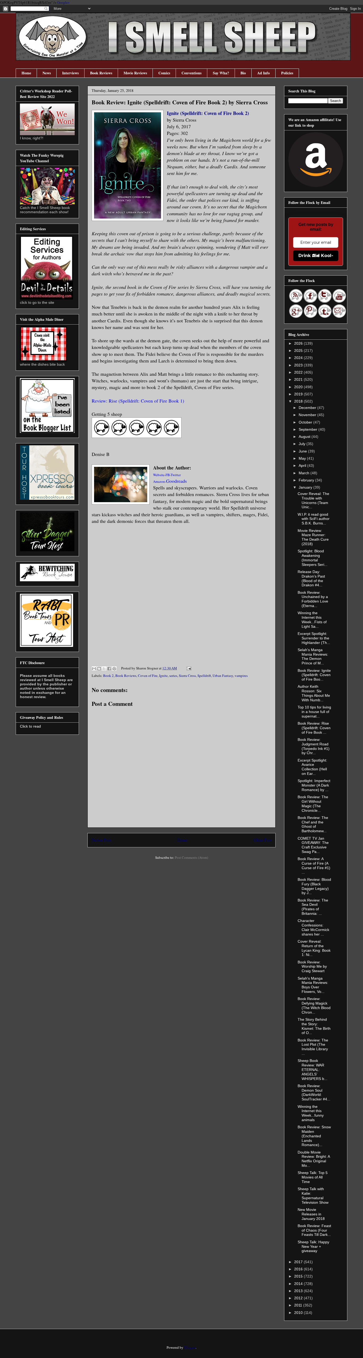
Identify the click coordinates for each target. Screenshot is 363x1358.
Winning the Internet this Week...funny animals (311, 1113)
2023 (299, 365)
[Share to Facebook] (109, 668)
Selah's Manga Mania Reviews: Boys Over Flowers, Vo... (313, 985)
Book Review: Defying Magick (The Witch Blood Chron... (314, 1005)
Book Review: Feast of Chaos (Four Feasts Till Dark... (314, 1230)
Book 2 (108, 675)
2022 (299, 372)
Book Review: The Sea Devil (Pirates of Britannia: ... (313, 907)
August (305, 436)
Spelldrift (204, 675)
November (308, 415)
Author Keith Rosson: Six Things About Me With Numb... (314, 693)
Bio (243, 73)
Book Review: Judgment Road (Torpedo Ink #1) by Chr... (314, 746)
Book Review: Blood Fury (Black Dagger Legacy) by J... (314, 886)
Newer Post (101, 840)
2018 (299, 401)
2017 (299, 1262)
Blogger (190, 1347)
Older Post (262, 840)
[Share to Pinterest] (114, 668)
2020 (299, 387)
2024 (299, 358)
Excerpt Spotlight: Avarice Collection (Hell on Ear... (312, 767)
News (47, 73)
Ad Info (263, 73)
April (303, 465)
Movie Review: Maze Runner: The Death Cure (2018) (313, 537)
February (307, 480)
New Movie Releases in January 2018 (311, 1214)
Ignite (163, 675)
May (303, 458)
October (306, 422)
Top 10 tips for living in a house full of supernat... (314, 711)
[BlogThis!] (99, 668)
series (173, 675)
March (304, 473)
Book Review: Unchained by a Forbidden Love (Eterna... (313, 599)
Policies (287, 73)
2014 (299, 1284)
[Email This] (94, 668)
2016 (299, 1269)
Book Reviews (101, 73)
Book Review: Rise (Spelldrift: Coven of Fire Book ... (314, 727)
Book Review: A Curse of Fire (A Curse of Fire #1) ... (314, 865)
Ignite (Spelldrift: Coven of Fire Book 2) (208, 113)
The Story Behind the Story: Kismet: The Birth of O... (314, 1026)
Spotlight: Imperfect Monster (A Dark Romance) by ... (314, 785)
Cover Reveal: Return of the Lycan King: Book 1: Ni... (314, 948)
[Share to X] (104, 668)
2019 (299, 394)
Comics (164, 73)
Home (26, 73)
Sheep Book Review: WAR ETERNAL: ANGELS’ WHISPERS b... (312, 1069)
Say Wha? (221, 73)
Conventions (191, 73)
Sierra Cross (187, 675)
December (308, 407)
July (302, 444)
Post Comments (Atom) (191, 857)
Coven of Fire (148, 675)
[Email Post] (188, 668)
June (303, 451)
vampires (241, 675)
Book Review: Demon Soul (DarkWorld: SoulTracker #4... (314, 1092)
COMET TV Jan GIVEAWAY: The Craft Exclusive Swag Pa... (313, 845)
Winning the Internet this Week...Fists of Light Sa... (312, 619)
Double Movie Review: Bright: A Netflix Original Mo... (314, 1159)
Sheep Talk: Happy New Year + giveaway (313, 1246)
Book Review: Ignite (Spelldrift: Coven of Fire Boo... (314, 675)
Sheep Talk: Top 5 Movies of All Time (313, 1177)
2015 (299, 1276)
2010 (299, 1312)
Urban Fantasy (223, 675)
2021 (299, 379)
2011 (298, 1305)
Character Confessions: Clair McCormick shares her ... (313, 927)
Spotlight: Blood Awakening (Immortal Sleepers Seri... (312, 557)
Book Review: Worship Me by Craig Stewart (312, 966)
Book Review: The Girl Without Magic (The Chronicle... (313, 803)
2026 (299, 343)
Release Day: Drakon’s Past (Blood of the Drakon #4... (311, 578)
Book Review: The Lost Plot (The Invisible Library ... (313, 1047)
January (306, 487)
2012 (299, 1298)
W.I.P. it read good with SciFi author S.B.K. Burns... (314, 519)
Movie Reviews (135, 73)
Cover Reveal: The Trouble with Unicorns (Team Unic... (313, 500)
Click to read (30, 726)
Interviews (70, 73)
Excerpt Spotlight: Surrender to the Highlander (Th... (314, 638)
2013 (299, 1291)
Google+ (63, 2)
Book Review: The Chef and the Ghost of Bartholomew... (313, 824)
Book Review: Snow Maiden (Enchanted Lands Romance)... (314, 1136)
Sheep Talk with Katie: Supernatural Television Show (313, 1195)
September (308, 429)
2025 (299, 350)
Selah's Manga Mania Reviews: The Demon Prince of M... (313, 656)
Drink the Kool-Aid (315, 255)
